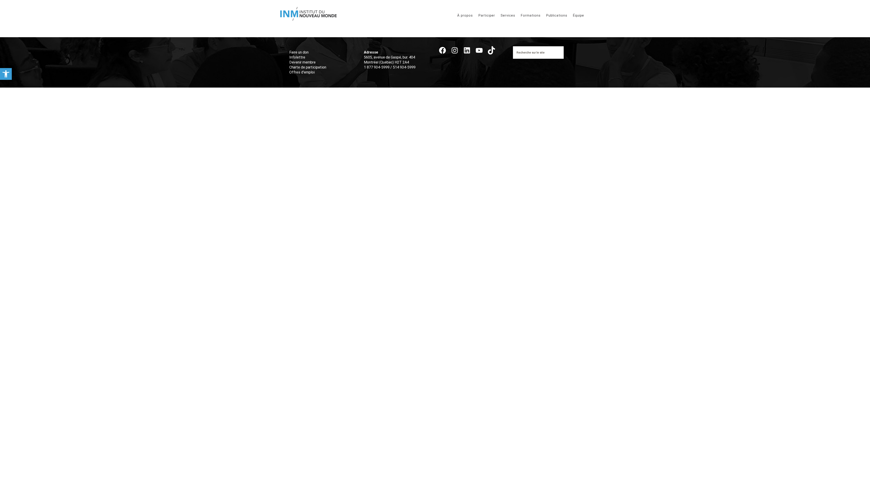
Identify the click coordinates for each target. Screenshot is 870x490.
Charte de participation (307, 67)
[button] (6, 74)
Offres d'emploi (302, 72)
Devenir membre (302, 62)
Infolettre (297, 57)
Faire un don (299, 52)
